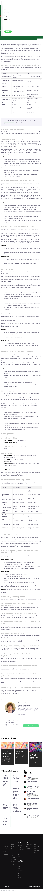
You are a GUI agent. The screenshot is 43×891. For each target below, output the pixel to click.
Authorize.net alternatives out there (25, 591)
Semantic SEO (28, 852)
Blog (5, 16)
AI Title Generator (21, 852)
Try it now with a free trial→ (13, 693)
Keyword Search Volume (21, 876)
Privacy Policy (36, 850)
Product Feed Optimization (13, 860)
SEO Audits (28, 850)
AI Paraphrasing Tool (21, 850)
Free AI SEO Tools (13, 864)
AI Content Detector (20, 846)
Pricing (6, 12)
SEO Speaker (13, 850)
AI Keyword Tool (21, 862)
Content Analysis (29, 844)
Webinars (12, 844)
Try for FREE (36, 852)
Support (7, 19)
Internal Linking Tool (21, 865)
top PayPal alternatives (9, 122)
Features (7, 9)
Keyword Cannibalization (21, 869)
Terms (35, 848)
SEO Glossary (13, 855)
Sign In (35, 844)
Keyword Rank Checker (21, 873)
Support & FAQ (36, 846)
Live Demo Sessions (13, 853)
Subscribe (31, 725)
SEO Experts (13, 857)
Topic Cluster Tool (20, 855)
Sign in (6, 22)
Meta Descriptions (28, 847)
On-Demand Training (13, 847)
